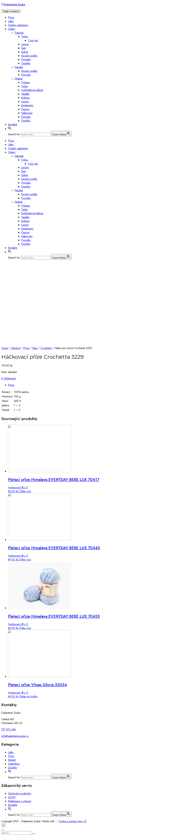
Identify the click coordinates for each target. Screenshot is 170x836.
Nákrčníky (27, 113)
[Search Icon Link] (9, 129)
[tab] (88, 385)
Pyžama (25, 82)
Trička (24, 37)
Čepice (25, 109)
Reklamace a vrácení (19, 801)
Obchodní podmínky (19, 793)
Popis (11, 385)
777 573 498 (8, 730)
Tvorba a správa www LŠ (72, 821)
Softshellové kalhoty (32, 90)
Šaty (23, 48)
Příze (11, 17)
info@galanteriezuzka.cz (15, 736)
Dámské (19, 33)
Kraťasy (25, 98)
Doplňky (25, 63)
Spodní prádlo (29, 56)
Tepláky (25, 94)
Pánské (19, 67)
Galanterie (14, 764)
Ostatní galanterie (18, 25)
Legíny (25, 44)
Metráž (12, 760)
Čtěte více (25, 491)
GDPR (11, 797)
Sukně (24, 52)
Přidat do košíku (28, 696)
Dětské (18, 79)
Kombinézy (27, 105)
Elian (35, 348)
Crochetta (46, 348)
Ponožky (26, 59)
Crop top (33, 40)
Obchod (15, 348)
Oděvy (11, 29)
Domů (4, 348)
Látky (11, 21)
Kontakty (12, 124)
